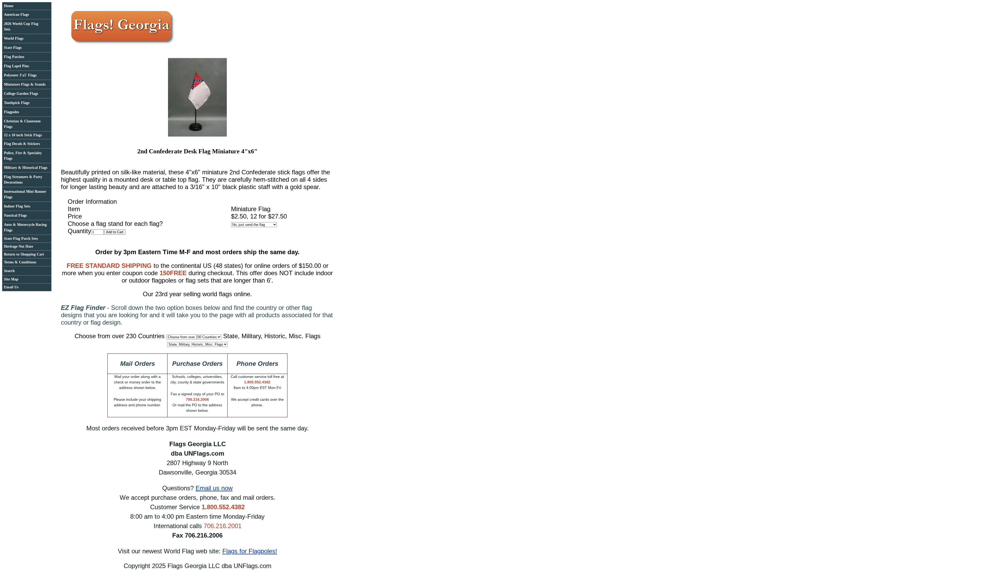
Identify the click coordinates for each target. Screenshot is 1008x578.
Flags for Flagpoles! (249, 551)
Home (8, 6)
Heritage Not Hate (18, 246)
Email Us (11, 287)
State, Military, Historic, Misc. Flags (272, 336)
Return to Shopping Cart (24, 254)
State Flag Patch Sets (21, 239)
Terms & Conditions (20, 262)
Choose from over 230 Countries (120, 336)
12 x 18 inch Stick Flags (23, 135)
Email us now (214, 488)
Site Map (11, 279)
